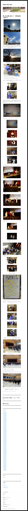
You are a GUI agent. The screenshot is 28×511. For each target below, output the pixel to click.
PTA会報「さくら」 (5, 499)
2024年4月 (5, 436)
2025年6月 (5, 424)
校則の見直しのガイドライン (6, 504)
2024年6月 (5, 434)
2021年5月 (5, 470)
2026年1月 (5, 418)
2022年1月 (5, 462)
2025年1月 (5, 428)
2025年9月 (5, 422)
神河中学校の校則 (5, 506)
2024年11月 (5, 430)
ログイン (5, 484)
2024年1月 (5, 439)
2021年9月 (5, 466)
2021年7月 (5, 468)
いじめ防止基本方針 (5, 492)
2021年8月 (5, 467)
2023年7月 (5, 443)
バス (3, 495)
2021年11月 (5, 464)
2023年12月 (5, 440)
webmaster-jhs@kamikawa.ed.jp (8, 391)
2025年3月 (5, 426)
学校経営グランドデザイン (6, 497)
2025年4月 (5, 425)
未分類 (4, 477)
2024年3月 (5, 437)
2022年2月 (5, 461)
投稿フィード (5, 485)
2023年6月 (5, 444)
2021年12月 (5, 463)
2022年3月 (5, 460)
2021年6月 (5, 469)
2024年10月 (5, 431)
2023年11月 (5, 441)
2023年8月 (5, 442)
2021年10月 (5, 465)
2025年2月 (5, 427)
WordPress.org (6, 487)
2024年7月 (5, 433)
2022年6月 (5, 457)
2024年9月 (5, 432)
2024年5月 (5, 435)
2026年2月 (5, 417)
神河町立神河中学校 (7, 4)
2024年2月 (5, 438)
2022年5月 (5, 458)
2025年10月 (5, 421)
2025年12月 (5, 419)
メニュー (23, 4)
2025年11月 (5, 420)
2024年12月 (5, 429)
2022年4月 (5, 459)
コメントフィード (6, 486)
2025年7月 (5, 423)
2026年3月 (5, 416)
